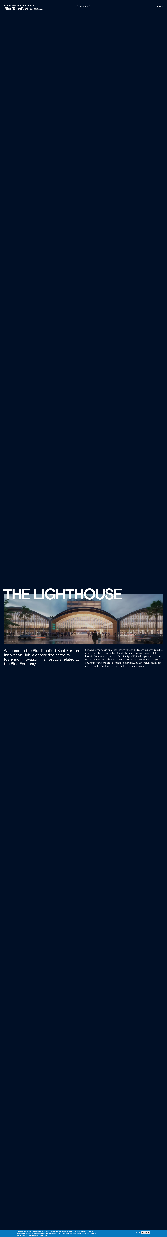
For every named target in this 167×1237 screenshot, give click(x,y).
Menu (159, 6)
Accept (137, 1232)
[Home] (23, 6)
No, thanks (145, 1232)
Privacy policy (44, 1235)
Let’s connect (83, 6)
